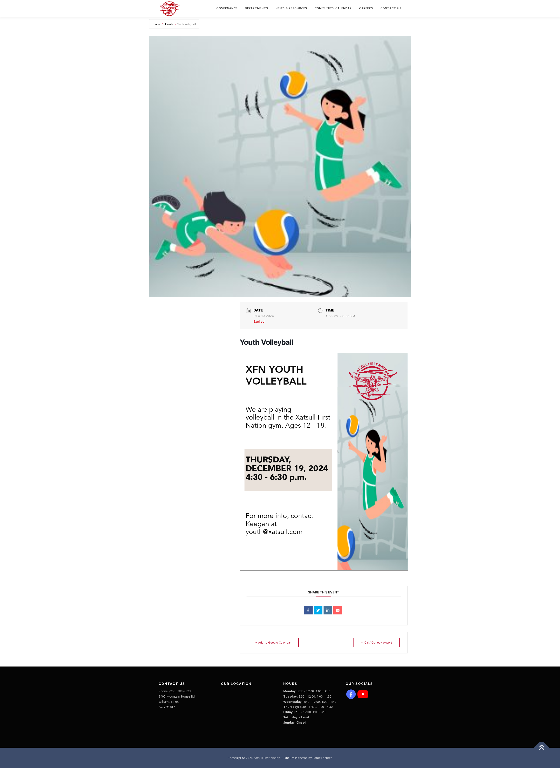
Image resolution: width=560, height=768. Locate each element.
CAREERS (366, 8)
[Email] (337, 610)
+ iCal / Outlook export (376, 642)
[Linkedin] (328, 610)
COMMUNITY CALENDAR (333, 8)
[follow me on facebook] (351, 694)
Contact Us (390, 8)
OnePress (291, 758)
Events (169, 24)
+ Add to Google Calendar (273, 642)
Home (157, 24)
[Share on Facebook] (308, 610)
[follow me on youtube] (362, 694)
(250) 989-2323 (180, 691)
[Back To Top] (541, 747)
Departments (256, 8)
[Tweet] (318, 610)
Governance (227, 8)
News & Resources (291, 8)
